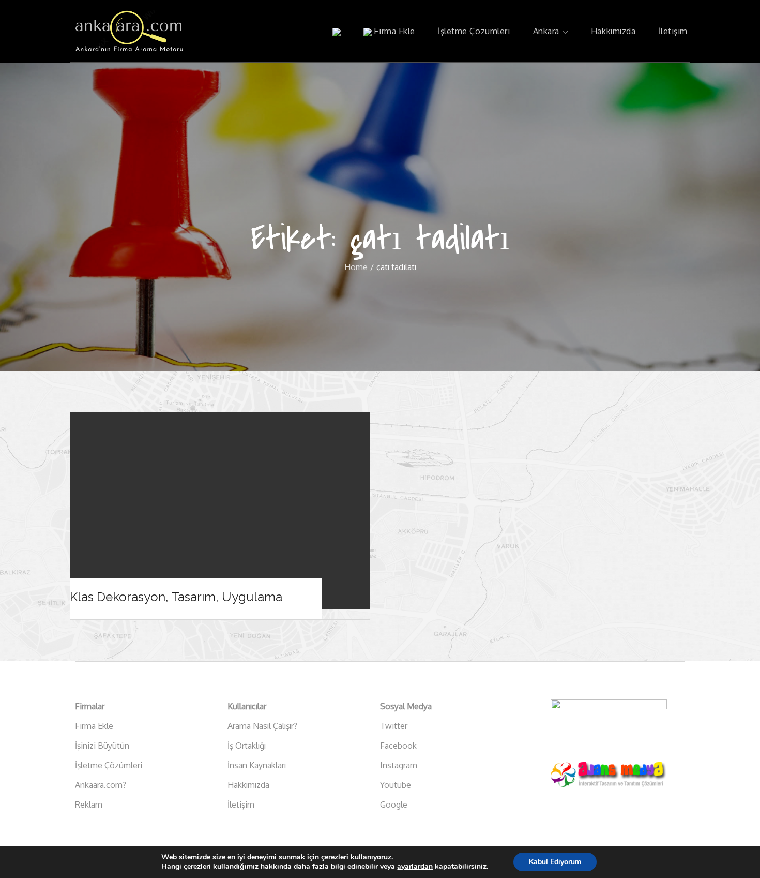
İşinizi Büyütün (102, 745)
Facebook (398, 745)
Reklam (88, 804)
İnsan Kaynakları (256, 765)
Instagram (398, 765)
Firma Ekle (393, 31)
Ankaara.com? (100, 785)
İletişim (673, 31)
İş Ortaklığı (246, 745)
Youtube (395, 785)
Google (393, 804)
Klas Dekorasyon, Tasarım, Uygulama (176, 596)
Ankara (546, 31)
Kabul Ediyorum (555, 862)
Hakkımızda (613, 31)
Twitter (393, 726)
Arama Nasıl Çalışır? (262, 726)
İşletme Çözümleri (474, 31)
